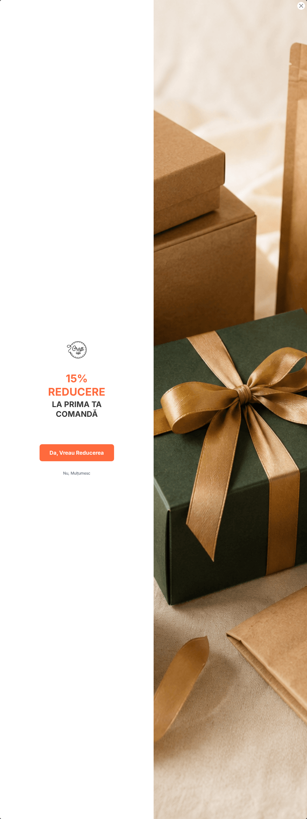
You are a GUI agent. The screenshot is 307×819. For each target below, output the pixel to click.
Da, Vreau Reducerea (77, 453)
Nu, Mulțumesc (76, 473)
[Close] (301, 6)
